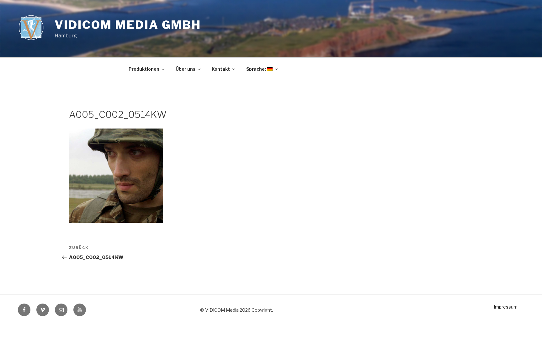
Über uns (185, 69)
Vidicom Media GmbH (128, 25)
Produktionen (144, 69)
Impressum (506, 307)
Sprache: (256, 69)
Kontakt (221, 69)
